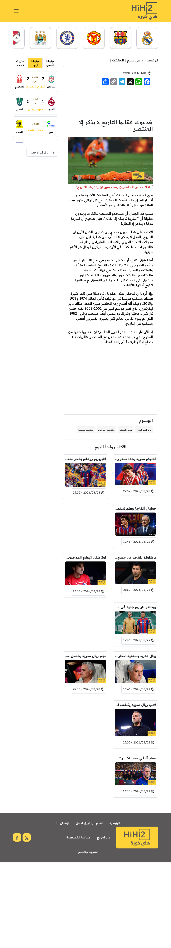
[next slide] (16, 38)
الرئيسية (151, 60)
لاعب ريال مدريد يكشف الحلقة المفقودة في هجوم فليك (135, 705)
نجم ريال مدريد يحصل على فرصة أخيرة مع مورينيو (85, 656)
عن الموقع (103, 837)
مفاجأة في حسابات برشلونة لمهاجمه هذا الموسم (135, 758)
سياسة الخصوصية (78, 837)
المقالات (118, 60)
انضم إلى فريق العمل (89, 823)
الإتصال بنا (63, 823)
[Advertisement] (110, 102)
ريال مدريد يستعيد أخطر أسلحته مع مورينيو (135, 656)
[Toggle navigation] (16, 11)
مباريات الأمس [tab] (50, 63)
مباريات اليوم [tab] (35, 63)
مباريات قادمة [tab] (20, 63)
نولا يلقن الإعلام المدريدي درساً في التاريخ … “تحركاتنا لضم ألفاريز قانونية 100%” (85, 557)
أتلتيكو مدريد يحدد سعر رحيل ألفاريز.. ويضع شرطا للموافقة (135, 459)
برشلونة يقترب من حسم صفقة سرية (135, 557)
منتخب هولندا (85, 429)
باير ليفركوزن (144, 429)
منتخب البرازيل (106, 429)
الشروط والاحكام (88, 852)
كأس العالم (125, 429)
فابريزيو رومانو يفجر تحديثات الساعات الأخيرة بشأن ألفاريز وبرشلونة (85, 459)
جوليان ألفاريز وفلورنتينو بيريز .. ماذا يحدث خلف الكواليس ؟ (135, 508)
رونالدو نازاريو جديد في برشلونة (135, 607)
